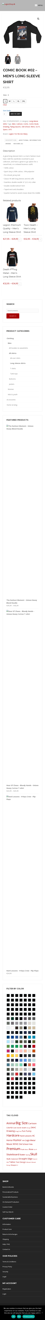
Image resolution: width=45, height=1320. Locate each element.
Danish (19, 1128)
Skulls (8, 1159)
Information (7, 1224)
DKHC (33, 1127)
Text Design (21, 1162)
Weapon (14, 1165)
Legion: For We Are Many (18, 134)
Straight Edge (26, 1158)
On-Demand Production (11, 1202)
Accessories (11, 400)
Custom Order (7, 1207)
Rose (31, 1149)
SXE (7, 1162)
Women (11, 389)
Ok (13, 1316)
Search (12, 316)
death (24, 1128)
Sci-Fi (38, 127)
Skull (33, 1154)
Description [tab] (11, 140)
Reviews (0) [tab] (18, 144)
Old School (26, 127)
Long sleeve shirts (18, 363)
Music (9, 1144)
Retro (33, 127)
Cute (14, 1128)
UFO (10, 129)
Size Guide (7, 110)
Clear (5, 105)
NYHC (15, 1144)
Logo (27, 1140)
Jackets (11, 384)
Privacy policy (29, 1316)
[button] (38, 19)
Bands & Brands (8, 1187)
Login (4, 1294)
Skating (28, 1155)
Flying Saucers (15, 127)
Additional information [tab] (30, 140)
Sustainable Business (10, 1197)
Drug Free (18, 1131)
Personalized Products (10, 1192)
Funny (28, 1131)
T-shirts (13, 368)
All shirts (12, 353)
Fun (24, 1131)
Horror (9, 1140)
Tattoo (12, 1162)
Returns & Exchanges (10, 1234)
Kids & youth (12, 394)
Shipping (6, 1239)
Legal (4, 1277)
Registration (7, 1289)
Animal (10, 1123)
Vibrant (28, 1162)
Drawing (6, 127)
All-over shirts (15, 358)
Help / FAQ (6, 1244)
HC (33, 1135)
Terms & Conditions (9, 1262)
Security (5, 1272)
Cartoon (19, 124)
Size (5, 95)
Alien (14, 124)
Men (9, 343)
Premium (13, 1148)
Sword (35, 1159)
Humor (17, 1140)
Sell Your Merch (8, 1212)
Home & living (12, 405)
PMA (31, 1144)
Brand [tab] (8, 144)
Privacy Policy (7, 1267)
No (19, 1316)
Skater (22, 1154)
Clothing (10, 338)
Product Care (7, 1229)
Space (5, 129)
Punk (22, 1149)
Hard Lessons (26, 1136)
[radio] (5, 101)
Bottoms (12, 379)
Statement (14, 1159)
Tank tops (14, 374)
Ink (23, 1140)
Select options (19, 239)
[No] (42, 1313)
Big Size (22, 1123)
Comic (26, 124)
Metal (32, 1140)
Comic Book (33, 124)
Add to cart (15, 114)
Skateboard (12, 1154)
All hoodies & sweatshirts (18, 348)
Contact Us (6, 1249)
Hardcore (12, 1135)
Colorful (9, 1128)
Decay (28, 1128)
